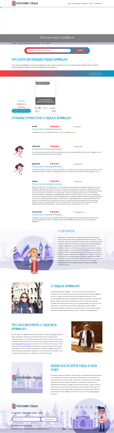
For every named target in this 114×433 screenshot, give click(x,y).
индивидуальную (94, 391)
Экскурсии (95, 73)
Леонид (21, 101)
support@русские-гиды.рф (23, 425)
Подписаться (49, 419)
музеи (55, 344)
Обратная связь (29, 413)
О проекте (16, 413)
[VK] (91, 407)
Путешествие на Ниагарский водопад (47, 129)
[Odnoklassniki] (86, 407)
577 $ (53, 111)
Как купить (76, 3)
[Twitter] (81, 407)
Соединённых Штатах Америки (22, 344)
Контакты (98, 3)
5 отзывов (52, 108)
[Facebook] (76, 407)
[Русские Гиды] (25, 3)
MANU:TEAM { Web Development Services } (36, 428)
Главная (14, 43)
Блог (91, 3)
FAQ (40, 413)
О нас (69, 3)
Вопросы (85, 3)
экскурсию (26, 346)
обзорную (54, 334)
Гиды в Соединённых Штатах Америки (29, 43)
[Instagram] (96, 407)
